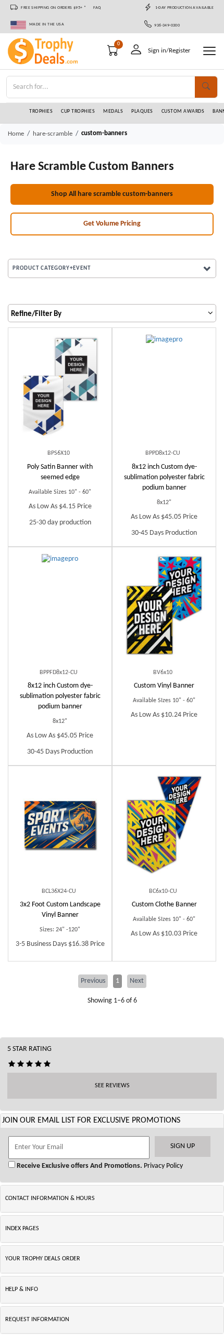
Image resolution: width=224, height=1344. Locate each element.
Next (137, 981)
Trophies (41, 111)
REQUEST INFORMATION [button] (37, 1319)
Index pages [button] (22, 1229)
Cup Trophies (78, 111)
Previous (93, 981)
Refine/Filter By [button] (36, 314)
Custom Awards (183, 111)
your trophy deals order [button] (42, 1259)
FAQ (97, 8)
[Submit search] (206, 87)
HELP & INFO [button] (21, 1289)
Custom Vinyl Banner (164, 686)
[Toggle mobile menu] (209, 51)
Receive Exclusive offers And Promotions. (78, 1166)
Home (16, 133)
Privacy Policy (162, 1166)
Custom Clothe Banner (164, 904)
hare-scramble (52, 133)
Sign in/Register (169, 50)
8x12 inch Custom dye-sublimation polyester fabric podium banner (164, 477)
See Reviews (112, 1086)
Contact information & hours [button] (50, 1198)
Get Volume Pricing (112, 224)
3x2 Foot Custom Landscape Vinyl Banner (60, 910)
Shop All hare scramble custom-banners (112, 194)
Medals (113, 111)
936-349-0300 (166, 25)
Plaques (142, 111)
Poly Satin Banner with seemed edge (60, 472)
